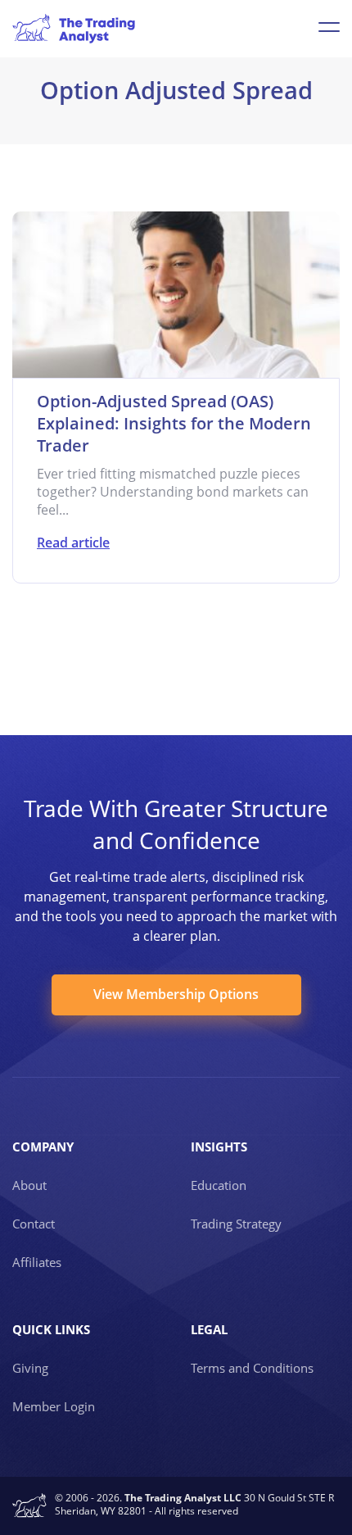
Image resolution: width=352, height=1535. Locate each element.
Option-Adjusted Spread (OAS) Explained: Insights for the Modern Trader (174, 423)
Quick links (51, 1329)
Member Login (53, 1406)
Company (43, 1146)
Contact (33, 1223)
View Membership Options (176, 994)
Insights (219, 1146)
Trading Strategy (236, 1223)
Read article (73, 543)
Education (218, 1185)
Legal (209, 1329)
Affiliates (36, 1262)
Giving (30, 1368)
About (29, 1185)
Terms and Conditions (252, 1368)
